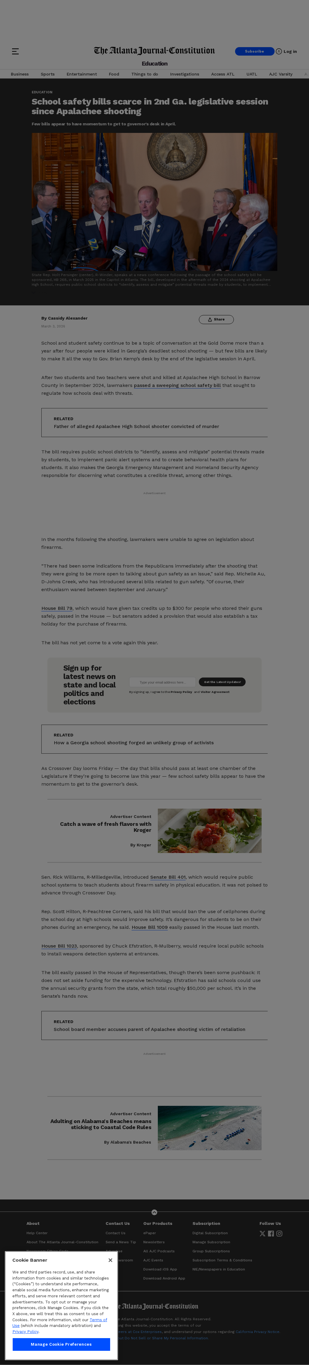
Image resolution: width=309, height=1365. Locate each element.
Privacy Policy (25, 1331)
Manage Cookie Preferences (61, 1344)
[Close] (110, 1260)
